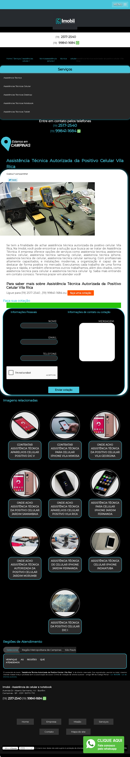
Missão (77, 721)
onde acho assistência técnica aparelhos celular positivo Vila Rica (65, 508)
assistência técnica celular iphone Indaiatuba (105, 564)
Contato (49, 731)
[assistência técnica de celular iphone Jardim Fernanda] (64, 539)
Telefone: (50, 353)
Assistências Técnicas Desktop (18, 94)
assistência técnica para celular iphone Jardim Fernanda (105, 508)
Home (25, 721)
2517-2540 (68, 37)
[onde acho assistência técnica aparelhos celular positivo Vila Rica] (64, 481)
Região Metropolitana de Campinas (41, 649)
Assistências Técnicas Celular (17, 86)
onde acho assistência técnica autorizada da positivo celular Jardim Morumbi (25, 568)
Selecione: (12, 649)
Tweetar (12, 180)
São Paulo (70, 649)
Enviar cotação (63, 389)
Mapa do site (78, 731)
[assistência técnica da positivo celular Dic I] (64, 601)
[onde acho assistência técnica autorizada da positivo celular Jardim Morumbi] (24, 539)
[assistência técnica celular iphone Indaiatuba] (105, 539)
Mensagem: (107, 321)
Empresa (51, 721)
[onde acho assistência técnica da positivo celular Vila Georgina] (105, 423)
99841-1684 (67, 43)
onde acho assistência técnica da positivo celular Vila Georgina (105, 450)
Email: (53, 337)
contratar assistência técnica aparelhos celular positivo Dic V (25, 450)
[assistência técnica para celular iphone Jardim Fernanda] (105, 481)
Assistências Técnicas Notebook (18, 103)
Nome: (53, 321)
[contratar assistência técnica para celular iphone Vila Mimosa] (64, 423)
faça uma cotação (80, 292)
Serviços (65, 69)
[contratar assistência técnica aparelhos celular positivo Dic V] (24, 423)
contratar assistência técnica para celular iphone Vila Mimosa (65, 450)
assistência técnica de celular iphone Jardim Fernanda (65, 564)
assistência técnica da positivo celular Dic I (65, 626)
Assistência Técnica (13, 77)
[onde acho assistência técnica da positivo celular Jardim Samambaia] (24, 481)
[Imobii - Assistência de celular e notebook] (65, 19)
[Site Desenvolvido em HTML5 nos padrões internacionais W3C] (26, 748)
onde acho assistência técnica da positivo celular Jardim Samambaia (24, 508)
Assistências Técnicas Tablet (17, 111)
